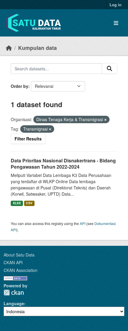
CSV (29, 203)
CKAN (14, 292)
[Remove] (105, 119)
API (82, 223)
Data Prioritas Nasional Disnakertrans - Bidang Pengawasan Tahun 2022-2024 (63, 163)
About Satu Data (19, 255)
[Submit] (109, 68)
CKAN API (13, 262)
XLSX (17, 203)
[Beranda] (9, 47)
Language (14, 303)
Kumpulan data (37, 47)
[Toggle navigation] (116, 23)
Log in (115, 4)
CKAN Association (21, 270)
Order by (19, 86)
